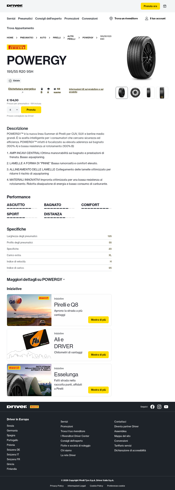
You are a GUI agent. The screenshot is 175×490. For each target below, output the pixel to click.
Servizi (11, 18)
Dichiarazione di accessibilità (130, 450)
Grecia (10, 464)
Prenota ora (150, 6)
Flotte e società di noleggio (75, 445)
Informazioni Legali (77, 486)
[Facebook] (152, 407)
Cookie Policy (96, 486)
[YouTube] (166, 407)
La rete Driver (68, 455)
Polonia (11, 444)
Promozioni (71, 18)
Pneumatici (25, 18)
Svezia (10, 425)
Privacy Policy (57, 486)
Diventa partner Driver (126, 426)
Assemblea (120, 431)
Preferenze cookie (116, 486)
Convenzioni (90, 18)
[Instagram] (159, 407)
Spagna (11, 435)
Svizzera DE (13, 449)
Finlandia (12, 468)
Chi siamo (66, 450)
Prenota (31, 109)
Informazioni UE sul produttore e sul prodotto (86, 90)
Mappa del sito (122, 436)
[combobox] (9, 109)
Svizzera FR (13, 459)
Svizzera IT (13, 454)
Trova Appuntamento (20, 28)
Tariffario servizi (122, 445)
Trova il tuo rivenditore (73, 431)
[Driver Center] (15, 6)
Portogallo (12, 440)
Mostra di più (98, 319)
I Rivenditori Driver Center (75, 436)
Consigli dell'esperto (48, 18)
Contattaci (120, 421)
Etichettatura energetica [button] (22, 88)
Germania (12, 430)
